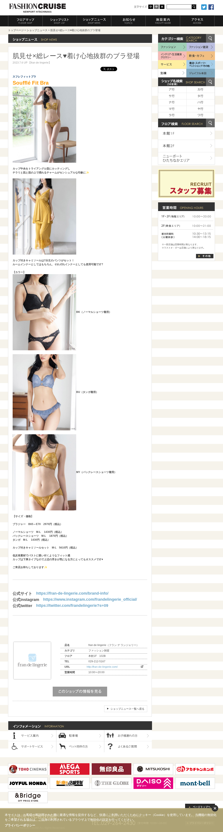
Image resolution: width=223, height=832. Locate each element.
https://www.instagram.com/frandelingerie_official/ (90, 599)
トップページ (16, 30)
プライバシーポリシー (20, 825)
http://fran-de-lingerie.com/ (102, 666)
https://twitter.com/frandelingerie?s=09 (72, 605)
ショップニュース (37, 30)
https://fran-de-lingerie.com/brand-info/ (72, 593)
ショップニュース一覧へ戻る (127, 708)
